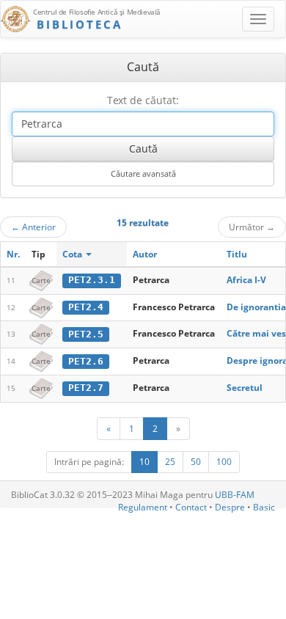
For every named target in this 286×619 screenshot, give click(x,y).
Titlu (237, 254)
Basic (264, 507)
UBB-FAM (234, 494)
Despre (230, 507)
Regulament (142, 507)
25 (170, 461)
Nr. (13, 254)
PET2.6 (85, 361)
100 (224, 461)
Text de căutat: (143, 100)
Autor (145, 254)
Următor (252, 226)
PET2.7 (85, 387)
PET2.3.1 (91, 279)
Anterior (33, 226)
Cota (73, 254)
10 (144, 461)
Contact (191, 507)
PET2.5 (85, 334)
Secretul (245, 387)
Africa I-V (246, 280)
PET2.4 (85, 306)
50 (196, 461)
